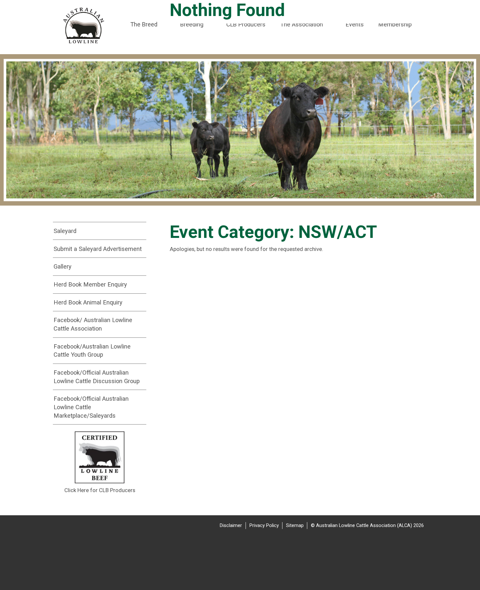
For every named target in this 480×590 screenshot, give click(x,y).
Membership (395, 24)
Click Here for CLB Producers (99, 490)
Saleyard (65, 230)
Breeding (191, 24)
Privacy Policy (264, 525)
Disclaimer (231, 525)
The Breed (143, 24)
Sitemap (295, 525)
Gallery (63, 266)
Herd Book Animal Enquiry (88, 302)
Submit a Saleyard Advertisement (98, 248)
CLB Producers (245, 24)
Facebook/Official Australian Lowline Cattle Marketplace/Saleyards (91, 407)
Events (355, 24)
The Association (301, 24)
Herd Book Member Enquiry (90, 284)
